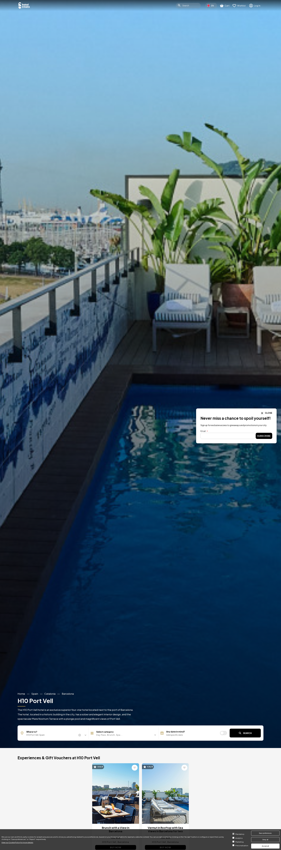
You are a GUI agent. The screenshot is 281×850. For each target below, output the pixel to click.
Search (247, 733)
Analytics (239, 838)
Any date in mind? (175, 731)
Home (21, 693)
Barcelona (68, 693)
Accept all (265, 846)
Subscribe (264, 436)
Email (203, 431)
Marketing (239, 842)
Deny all (265, 839)
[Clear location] (80, 735)
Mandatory (239, 834)
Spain (34, 693)
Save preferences (265, 833)
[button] (123, 734)
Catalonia (49, 693)
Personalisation (241, 846)
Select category (105, 732)
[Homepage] (24, 5)
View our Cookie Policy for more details (17, 842)
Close (268, 413)
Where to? (31, 732)
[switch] (223, 733)
